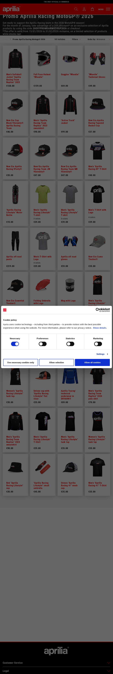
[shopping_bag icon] (92, 9)
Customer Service (13, 662)
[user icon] (84, 9)
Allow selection (56, 362)
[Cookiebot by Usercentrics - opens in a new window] (98, 310)
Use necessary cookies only (20, 362)
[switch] (43, 344)
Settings (100, 354)
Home (5, 39)
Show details (99, 328)
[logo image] (11, 9)
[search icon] (76, 9)
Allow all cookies (92, 362)
